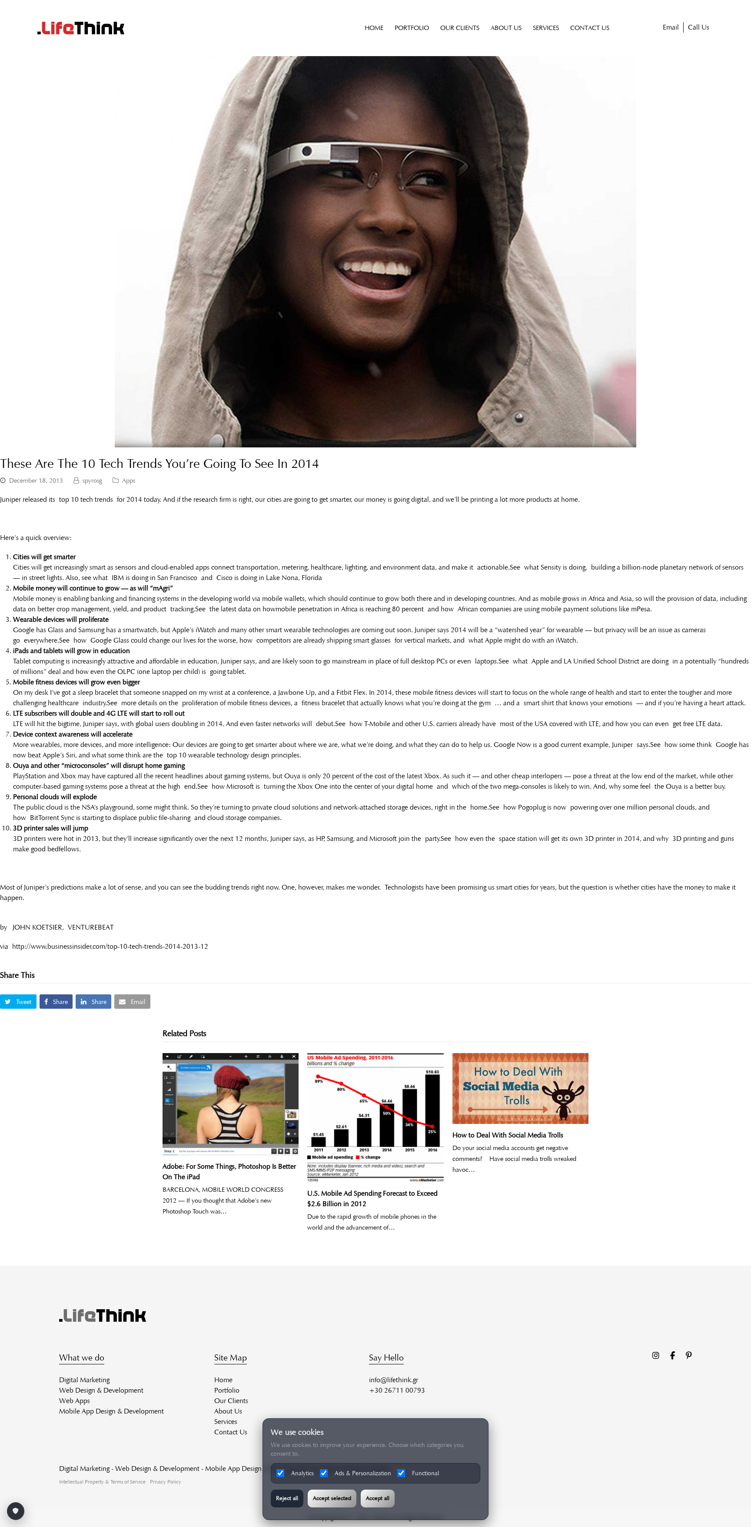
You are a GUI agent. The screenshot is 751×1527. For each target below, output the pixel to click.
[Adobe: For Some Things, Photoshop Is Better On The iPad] (231, 1104)
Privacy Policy (165, 1481)
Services (225, 1421)
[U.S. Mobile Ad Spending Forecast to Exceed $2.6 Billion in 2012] (375, 1117)
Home (223, 1380)
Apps (128, 480)
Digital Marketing (84, 1380)
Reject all (287, 1498)
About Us (228, 1411)
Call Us (698, 27)
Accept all (377, 1498)
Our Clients (231, 1401)
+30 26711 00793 (397, 1390)
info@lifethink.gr (393, 1380)
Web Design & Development (101, 1390)
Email (671, 27)
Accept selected (332, 1498)
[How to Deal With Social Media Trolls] (520, 1088)
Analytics (302, 1473)
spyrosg (92, 480)
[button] (18, 1001)
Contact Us (230, 1432)
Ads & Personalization (363, 1473)
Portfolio (226, 1390)
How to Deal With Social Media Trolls (507, 1135)
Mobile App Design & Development (111, 1411)
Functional (425, 1473)
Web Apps (74, 1401)
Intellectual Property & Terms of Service (102, 1481)
